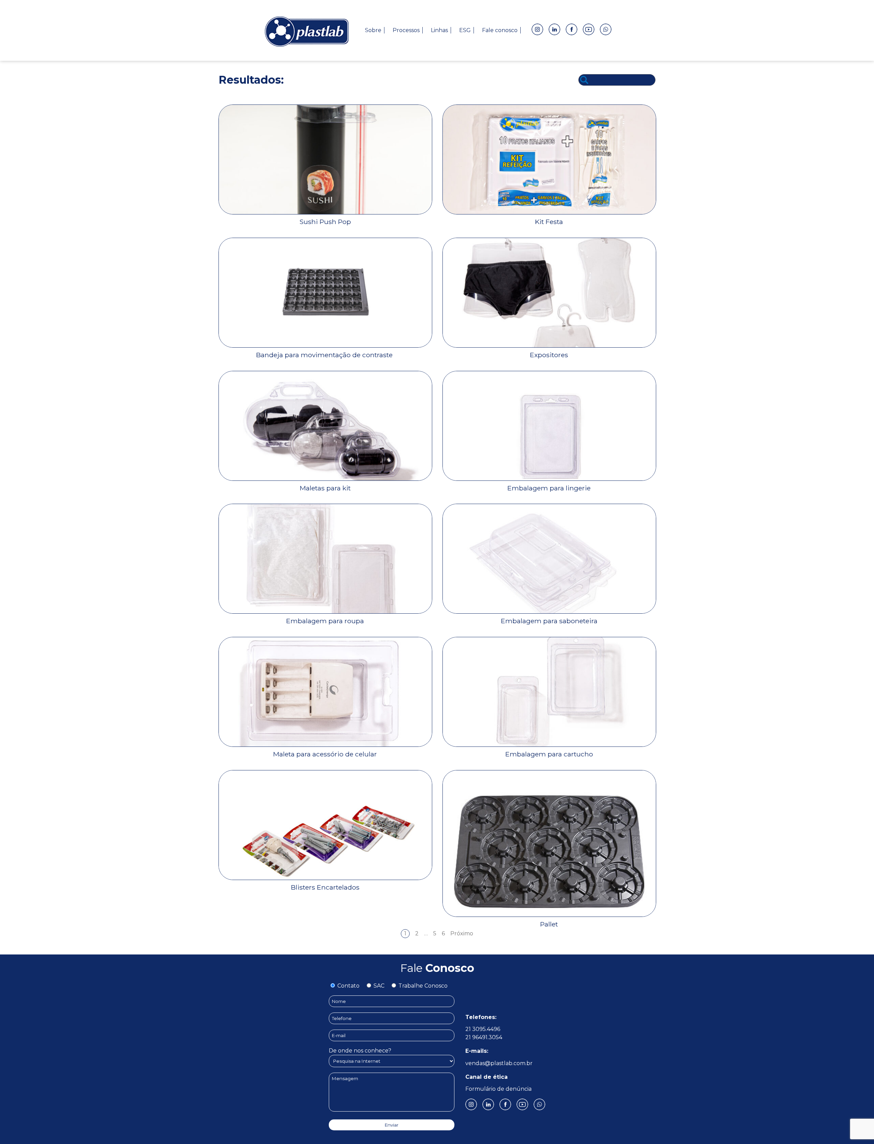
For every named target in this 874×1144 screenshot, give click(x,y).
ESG (465, 30)
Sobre (373, 30)
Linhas (439, 30)
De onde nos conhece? (360, 1050)
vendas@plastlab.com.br (499, 1063)
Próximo (461, 933)
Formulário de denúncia (498, 1089)
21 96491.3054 (483, 1037)
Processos (406, 30)
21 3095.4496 (482, 1029)
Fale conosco (500, 30)
